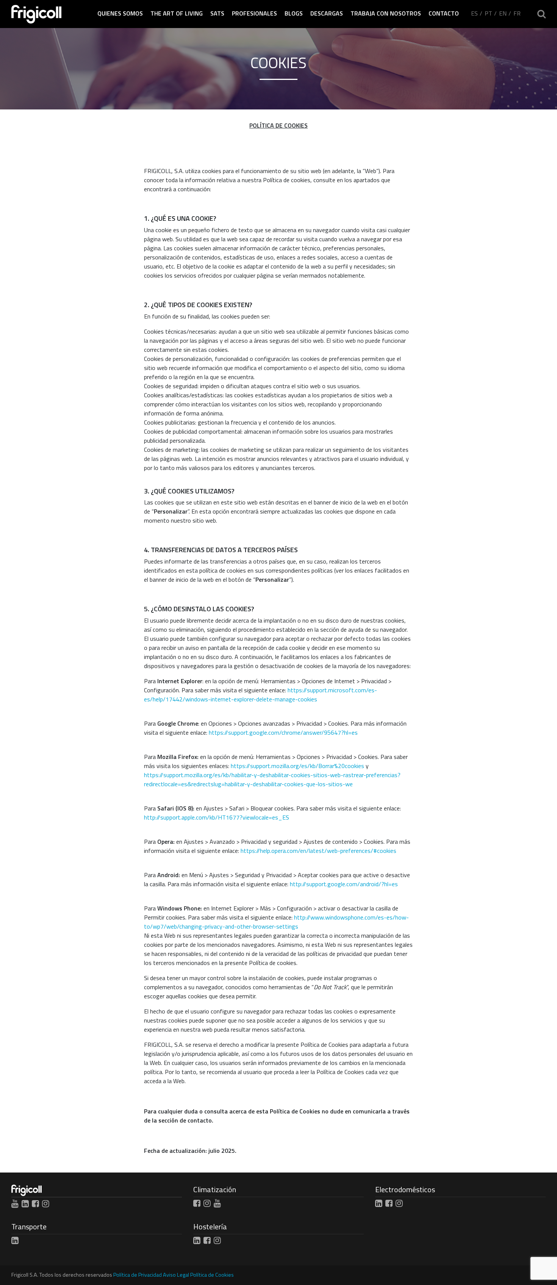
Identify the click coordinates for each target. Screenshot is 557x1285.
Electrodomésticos (405, 1189)
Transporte (29, 1226)
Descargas (326, 13)
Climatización (214, 1189)
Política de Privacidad (137, 1275)
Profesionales (254, 13)
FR (517, 13)
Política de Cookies (212, 1275)
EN (503, 13)
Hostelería (210, 1226)
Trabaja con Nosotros (385, 13)
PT (488, 13)
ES (474, 13)
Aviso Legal (176, 1275)
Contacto (444, 13)
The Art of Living (176, 13)
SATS (217, 13)
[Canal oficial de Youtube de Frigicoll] (15, 1203)
